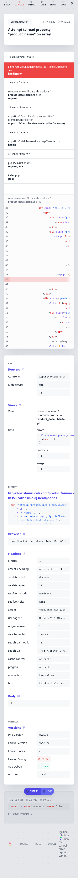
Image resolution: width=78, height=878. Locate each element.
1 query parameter (21, 814)
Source (24, 844)
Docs (38, 844)
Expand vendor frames (23, 57)
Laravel (52, 844)
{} (53, 439)
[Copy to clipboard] (66, 377)
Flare (65, 838)
